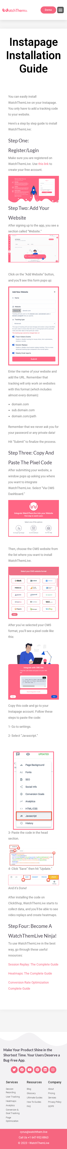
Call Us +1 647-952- (30, 1137)
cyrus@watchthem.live (33, 1132)
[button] (60, 10)
